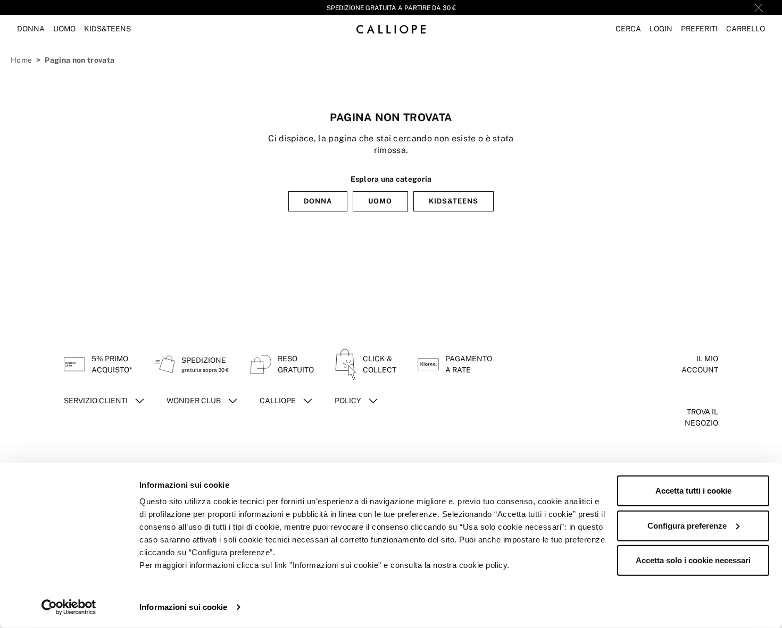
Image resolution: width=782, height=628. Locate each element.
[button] (628, 29)
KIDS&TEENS (453, 201)
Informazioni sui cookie (183, 607)
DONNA (318, 201)
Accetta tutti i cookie (693, 490)
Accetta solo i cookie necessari (693, 560)
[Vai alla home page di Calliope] (391, 29)
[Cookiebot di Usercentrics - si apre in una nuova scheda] (68, 607)
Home (21, 60)
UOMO (380, 201)
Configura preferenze (687, 525)
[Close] (758, 7)
